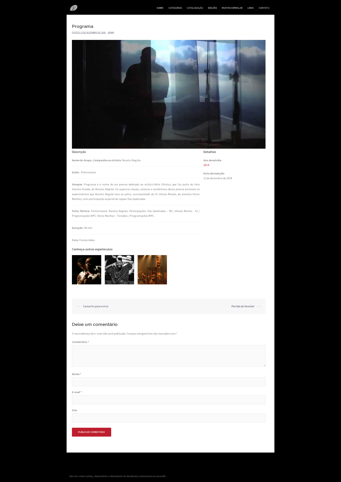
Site (74, 410)
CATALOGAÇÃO (195, 8)
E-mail (77, 392)
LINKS (251, 8)
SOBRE (160, 8)
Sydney (89, 476)
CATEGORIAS (175, 8)
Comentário (80, 342)
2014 (206, 165)
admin (111, 32)
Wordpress (132, 476)
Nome (76, 374)
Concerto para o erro (95, 306)
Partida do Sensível (242, 306)
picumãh (161, 476)
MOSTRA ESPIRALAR (232, 8)
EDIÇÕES (212, 8)
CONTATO (264, 8)
